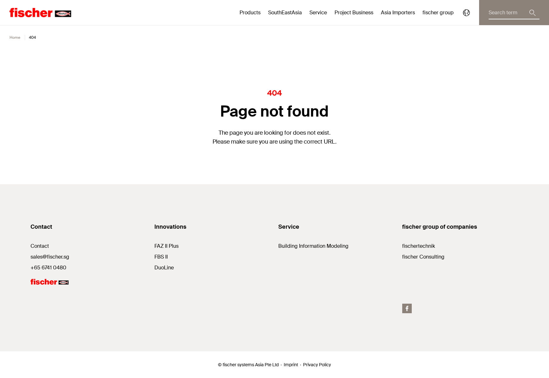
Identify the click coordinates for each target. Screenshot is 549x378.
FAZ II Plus (166, 246)
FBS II (161, 256)
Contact (39, 246)
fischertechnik (418, 246)
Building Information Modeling (313, 246)
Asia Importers (398, 12)
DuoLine (164, 267)
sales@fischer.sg (49, 256)
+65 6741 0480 (48, 267)
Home (15, 37)
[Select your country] (466, 13)
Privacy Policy (317, 365)
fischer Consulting (423, 256)
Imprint (291, 365)
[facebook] (407, 308)
